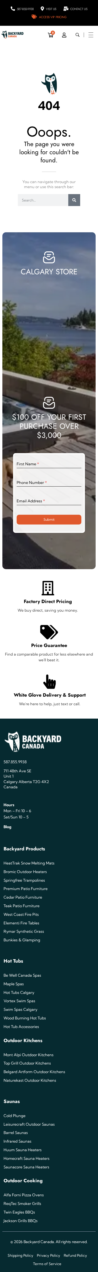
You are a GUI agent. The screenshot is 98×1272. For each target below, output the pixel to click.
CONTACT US (79, 9)
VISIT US (51, 9)
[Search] (74, 200)
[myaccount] (64, 35)
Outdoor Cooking (23, 1180)
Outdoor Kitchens (23, 1040)
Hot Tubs (13, 961)
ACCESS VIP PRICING (53, 17)
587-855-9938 (25, 9)
